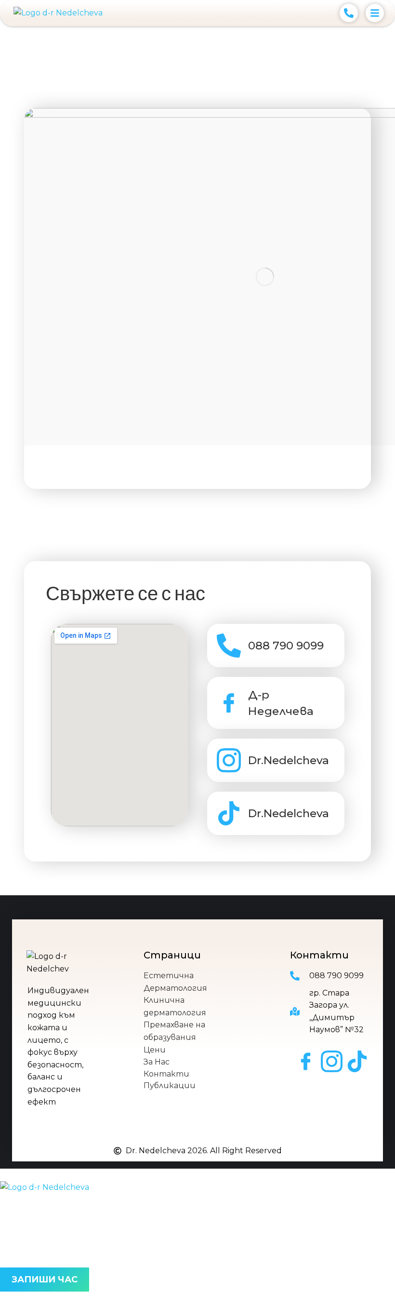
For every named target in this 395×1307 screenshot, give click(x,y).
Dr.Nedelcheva (288, 760)
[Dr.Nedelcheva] (229, 760)
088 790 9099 (286, 645)
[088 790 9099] (229, 645)
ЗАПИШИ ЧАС (45, 1279)
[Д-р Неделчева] (229, 703)
